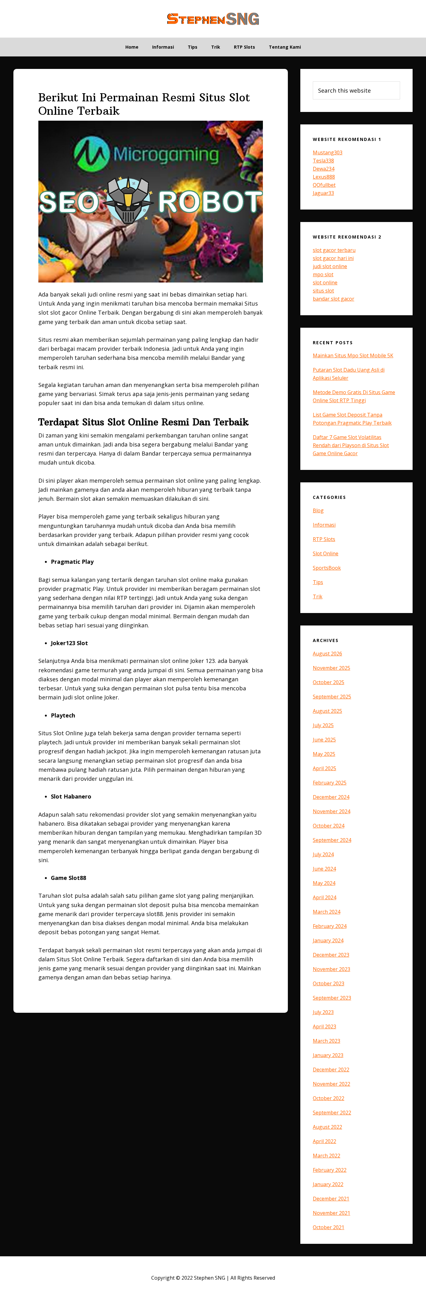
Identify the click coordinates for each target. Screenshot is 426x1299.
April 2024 (324, 897)
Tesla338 (323, 160)
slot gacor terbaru (334, 250)
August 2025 (327, 710)
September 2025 (332, 696)
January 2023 (328, 1055)
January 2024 (328, 940)
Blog (318, 510)
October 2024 (328, 825)
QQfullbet (324, 184)
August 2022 (327, 1126)
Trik (317, 596)
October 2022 (328, 1098)
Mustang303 (327, 152)
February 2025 (329, 782)
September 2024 (332, 840)
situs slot (323, 290)
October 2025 (328, 682)
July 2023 (323, 1012)
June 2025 (324, 739)
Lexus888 (324, 176)
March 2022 (326, 1155)
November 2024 (331, 811)
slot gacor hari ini (333, 258)
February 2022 (329, 1169)
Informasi (324, 524)
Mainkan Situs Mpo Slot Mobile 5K (353, 355)
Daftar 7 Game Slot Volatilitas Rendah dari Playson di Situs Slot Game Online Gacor (351, 445)
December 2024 (331, 797)
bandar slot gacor (333, 298)
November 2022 (331, 1083)
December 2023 (331, 954)
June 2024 (324, 868)
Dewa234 (323, 168)
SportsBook (327, 567)
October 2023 (328, 983)
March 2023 (326, 1040)
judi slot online (330, 266)
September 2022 (332, 1112)
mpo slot (323, 274)
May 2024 (324, 883)
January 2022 (328, 1184)
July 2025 (323, 725)
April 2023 (324, 1026)
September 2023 (332, 997)
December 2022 (331, 1069)
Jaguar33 (323, 193)
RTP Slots (324, 539)
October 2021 (328, 1227)
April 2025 (324, 768)
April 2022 (324, 1141)
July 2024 (323, 854)
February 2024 (329, 926)
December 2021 (331, 1198)
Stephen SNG (213, 18)
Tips (318, 582)
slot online (325, 282)
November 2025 (331, 667)
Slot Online (325, 553)
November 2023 (331, 969)
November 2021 (331, 1213)
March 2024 (326, 911)
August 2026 (327, 653)
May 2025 (324, 754)
